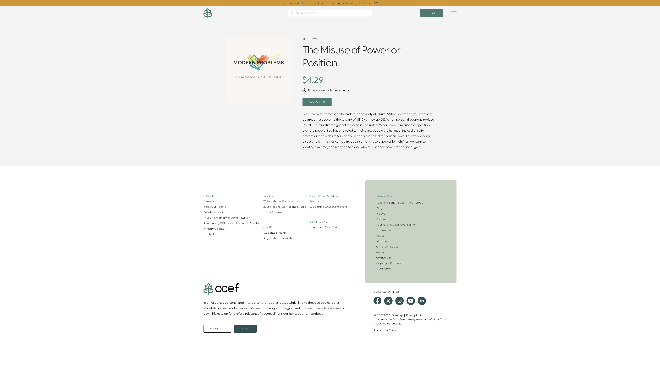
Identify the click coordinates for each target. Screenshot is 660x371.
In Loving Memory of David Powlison (227, 218)
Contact (209, 234)
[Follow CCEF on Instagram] (399, 301)
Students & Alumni (275, 233)
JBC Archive (384, 230)
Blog (379, 208)
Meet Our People (215, 207)
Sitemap (397, 315)
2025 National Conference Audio (284, 207)
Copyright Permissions (390, 263)
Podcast (381, 219)
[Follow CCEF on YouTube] (410, 301)
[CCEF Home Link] (246, 13)
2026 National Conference (280, 201)
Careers (209, 201)
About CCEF (217, 328)
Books (380, 236)
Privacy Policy (415, 315)
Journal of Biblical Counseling (395, 225)
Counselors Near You (323, 227)
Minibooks (382, 241)
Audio (380, 252)
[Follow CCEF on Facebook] (377, 301)
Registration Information (279, 238)
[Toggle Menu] (453, 13)
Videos (380, 214)
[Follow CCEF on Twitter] (388, 301)
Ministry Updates (215, 229)
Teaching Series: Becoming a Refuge (399, 203)
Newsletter (383, 269)
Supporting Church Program (328, 207)
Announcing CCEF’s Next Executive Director (232, 223)
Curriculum (383, 258)
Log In (413, 13)
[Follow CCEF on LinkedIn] (422, 301)
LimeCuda (389, 330)
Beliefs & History (214, 212)
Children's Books (387, 247)
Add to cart (317, 102)
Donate (245, 328)
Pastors (314, 201)
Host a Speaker (273, 212)
